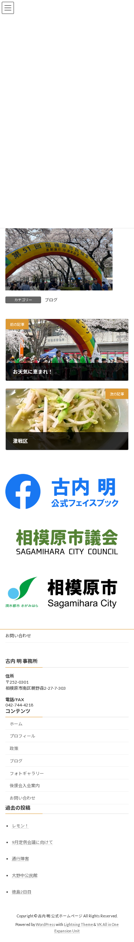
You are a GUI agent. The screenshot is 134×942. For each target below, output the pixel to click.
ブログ (51, 300)
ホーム (16, 723)
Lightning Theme (78, 924)
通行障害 (20, 858)
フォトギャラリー (27, 773)
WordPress (45, 924)
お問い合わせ (18, 635)
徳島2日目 (21, 892)
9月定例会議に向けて (32, 842)
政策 (14, 748)
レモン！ (20, 826)
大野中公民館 (25, 875)
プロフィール (22, 736)
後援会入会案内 (25, 785)
